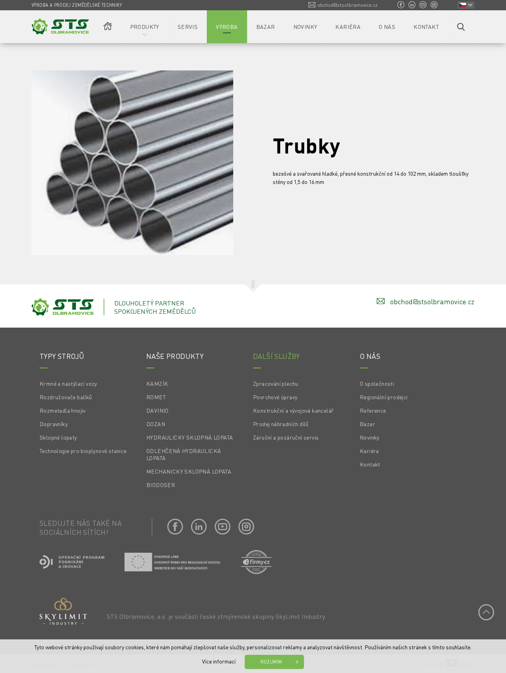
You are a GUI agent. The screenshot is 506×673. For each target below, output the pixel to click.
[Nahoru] (486, 612)
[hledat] (461, 26)
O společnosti (377, 383)
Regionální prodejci (384, 396)
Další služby (276, 355)
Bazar (265, 26)
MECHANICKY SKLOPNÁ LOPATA (188, 471)
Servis (187, 26)
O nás (387, 26)
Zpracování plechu (275, 383)
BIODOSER (160, 484)
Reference (373, 410)
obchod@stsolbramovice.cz (347, 5)
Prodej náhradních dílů (281, 423)
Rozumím (271, 662)
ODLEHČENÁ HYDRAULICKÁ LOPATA (183, 454)
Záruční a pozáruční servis (286, 437)
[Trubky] (132, 163)
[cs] (465, 5)
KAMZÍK (157, 383)
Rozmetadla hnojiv (63, 410)
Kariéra (348, 26)
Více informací (219, 661)
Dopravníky (54, 423)
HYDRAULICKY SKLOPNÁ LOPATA (189, 437)
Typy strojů (62, 355)
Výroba (227, 26)
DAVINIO (157, 410)
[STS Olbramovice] (60, 26)
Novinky (305, 26)
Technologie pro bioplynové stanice (83, 450)
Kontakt (426, 26)
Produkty (144, 26)
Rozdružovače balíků (66, 396)
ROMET (156, 396)
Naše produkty (175, 355)
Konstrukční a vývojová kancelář (293, 410)
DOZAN (155, 423)
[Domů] (108, 26)
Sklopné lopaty (58, 437)
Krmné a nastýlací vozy (68, 383)
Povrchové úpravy (275, 396)
